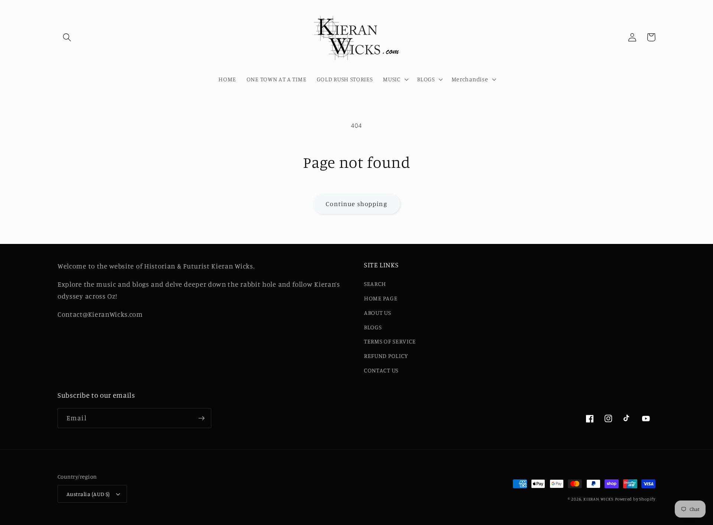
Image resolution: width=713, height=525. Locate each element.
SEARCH (375, 283)
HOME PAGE (380, 298)
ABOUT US (377, 312)
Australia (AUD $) (88, 494)
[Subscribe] (201, 418)
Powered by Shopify (635, 499)
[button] (67, 37)
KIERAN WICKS (598, 499)
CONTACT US (381, 370)
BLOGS (372, 327)
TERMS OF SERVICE (390, 341)
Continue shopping (356, 204)
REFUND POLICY (386, 355)
